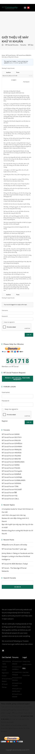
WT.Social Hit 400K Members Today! (15, 564)
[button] (25, 7)
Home (3, 55)
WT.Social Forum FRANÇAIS (11, 450)
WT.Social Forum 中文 (10, 496)
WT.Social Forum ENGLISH (24, 55)
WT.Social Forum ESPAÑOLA (12, 443)
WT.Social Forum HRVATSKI (11, 453)
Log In (29, 335)
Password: (5, 316)
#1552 (30, 75)
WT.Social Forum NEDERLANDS (13, 462)
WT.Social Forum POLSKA (11, 468)
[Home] (2, 45)
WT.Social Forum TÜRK (10, 486)
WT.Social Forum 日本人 (10, 499)
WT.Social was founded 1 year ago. (14, 549)
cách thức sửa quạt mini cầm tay (14, 515)
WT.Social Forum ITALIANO (11, 456)
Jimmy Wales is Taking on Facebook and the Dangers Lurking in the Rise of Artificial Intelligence (17, 556)
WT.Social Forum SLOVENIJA (12, 477)
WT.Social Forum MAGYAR (11, 459)
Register (5, 421)
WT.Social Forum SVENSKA (11, 483)
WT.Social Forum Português (12, 471)
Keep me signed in (9, 322)
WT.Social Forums (11, 55)
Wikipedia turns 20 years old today (14, 545)
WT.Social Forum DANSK (11, 434)
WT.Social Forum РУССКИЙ (12, 489)
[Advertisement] (17, 25)
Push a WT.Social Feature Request (17, 378)
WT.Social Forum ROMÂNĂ (11, 474)
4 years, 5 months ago (15, 63)
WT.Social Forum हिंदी (9, 493)
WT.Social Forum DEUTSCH (11, 437)
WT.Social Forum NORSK (11, 465)
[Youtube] (28, 8)
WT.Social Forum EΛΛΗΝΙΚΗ (12, 446)
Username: (5, 310)
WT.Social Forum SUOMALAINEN (13, 480)
